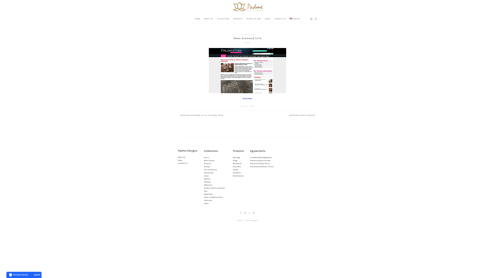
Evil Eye (207, 167)
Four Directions (210, 170)
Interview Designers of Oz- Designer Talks (201, 115)
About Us (181, 157)
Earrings (236, 157)
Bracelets (237, 167)
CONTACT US (280, 19)
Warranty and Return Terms (262, 167)
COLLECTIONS (223, 19)
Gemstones (209, 173)
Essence (207, 163)
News (252, 106)
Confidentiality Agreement (261, 157)
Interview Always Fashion (302, 115)
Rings (235, 160)
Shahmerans (238, 176)
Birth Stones (209, 160)
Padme (245, 106)
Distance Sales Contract (260, 160)
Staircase (208, 200)
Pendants (237, 173)
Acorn (206, 157)
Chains (236, 170)
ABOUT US (208, 19)
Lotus (206, 176)
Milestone (208, 185)
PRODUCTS (238, 19)
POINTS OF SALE (254, 19)
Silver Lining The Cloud (213, 197)
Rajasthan (208, 194)
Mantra (207, 179)
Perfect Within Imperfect (214, 188)
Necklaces (237, 163)
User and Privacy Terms (260, 163)
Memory (207, 182)
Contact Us (182, 163)
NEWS (267, 19)
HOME (197, 19)
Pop (205, 191)
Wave (206, 203)
